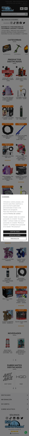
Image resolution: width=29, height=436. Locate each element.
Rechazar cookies (14, 235)
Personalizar (15, 238)
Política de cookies (14, 214)
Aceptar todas (15, 232)
